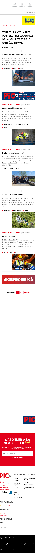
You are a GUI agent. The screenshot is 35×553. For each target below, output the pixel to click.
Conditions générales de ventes (26, 544)
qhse (14, 68)
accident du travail (22, 124)
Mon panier (3, 527)
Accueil (4, 26)
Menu (7, 5)
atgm (17, 169)
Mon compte (3, 525)
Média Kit (16, 495)
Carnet (15, 492)
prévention (7, 68)
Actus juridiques (28, 484)
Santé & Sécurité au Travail (11, 51)
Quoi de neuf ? (17, 490)
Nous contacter (18, 497)
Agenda (16, 487)
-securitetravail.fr (5, 506)
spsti (16, 252)
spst (11, 169)
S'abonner (3, 522)
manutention (17, 210)
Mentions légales (4, 544)
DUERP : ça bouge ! (9, 236)
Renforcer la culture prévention (14, 153)
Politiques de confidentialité (7, 550)
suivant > (27, 293)
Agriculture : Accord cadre (12, 195)
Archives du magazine (17, 483)
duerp (21, 68)
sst (5, 252)
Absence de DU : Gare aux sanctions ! (16, 55)
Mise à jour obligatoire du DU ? (14, 108)
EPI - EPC (26, 482)
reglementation (8, 124)
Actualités (12, 26)
